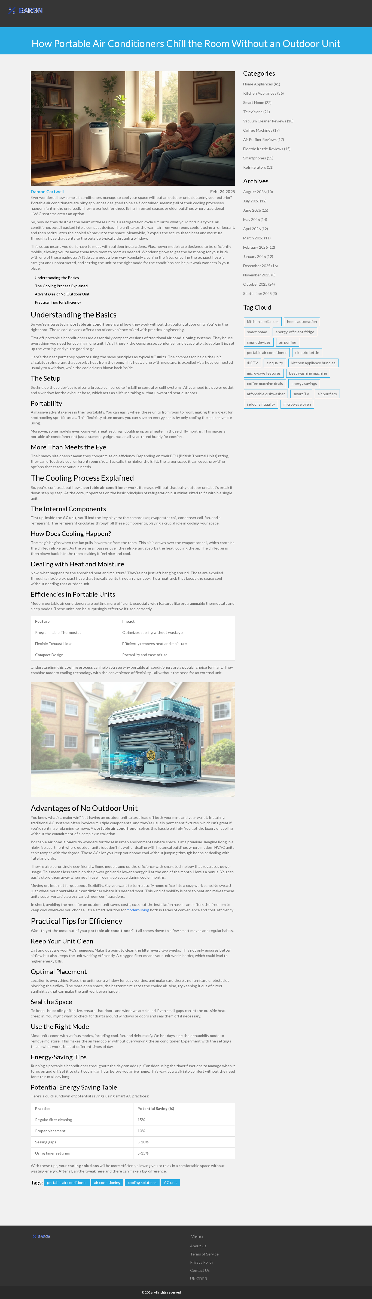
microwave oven (297, 404)
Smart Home (257, 102)
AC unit (170, 1182)
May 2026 (255, 219)
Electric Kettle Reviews (267, 148)
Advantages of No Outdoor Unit (62, 294)
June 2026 (255, 210)
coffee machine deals (265, 383)
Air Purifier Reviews (263, 139)
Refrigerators (258, 167)
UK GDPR (198, 1278)
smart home (257, 331)
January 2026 (258, 256)
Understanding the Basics (57, 277)
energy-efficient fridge (295, 331)
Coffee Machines (261, 130)
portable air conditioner (67, 1182)
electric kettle (307, 352)
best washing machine (308, 373)
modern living (138, 910)
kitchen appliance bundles (313, 362)
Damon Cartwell (47, 191)
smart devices (259, 342)
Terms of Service (204, 1254)
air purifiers (327, 393)
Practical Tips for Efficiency (58, 302)
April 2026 (255, 228)
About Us (198, 1246)
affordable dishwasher (266, 393)
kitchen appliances (263, 321)
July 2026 (255, 201)
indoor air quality (261, 404)
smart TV (301, 393)
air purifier (287, 342)
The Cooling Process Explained (61, 285)
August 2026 (258, 191)
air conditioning (107, 1182)
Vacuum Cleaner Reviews (268, 121)
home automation (302, 321)
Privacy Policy (201, 1262)
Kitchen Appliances (263, 93)
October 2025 (259, 284)
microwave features (264, 373)
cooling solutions (142, 1182)
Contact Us (200, 1270)
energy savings (304, 383)
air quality (275, 362)
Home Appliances (261, 84)
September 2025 (260, 293)
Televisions (256, 111)
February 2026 (259, 247)
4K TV (252, 362)
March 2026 (257, 238)
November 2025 (259, 275)
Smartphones (258, 158)
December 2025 (260, 265)
